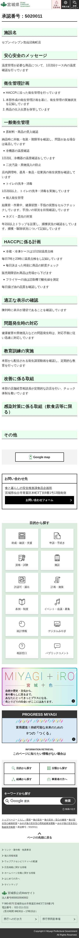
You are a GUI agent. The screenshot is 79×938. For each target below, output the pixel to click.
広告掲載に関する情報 (15, 867)
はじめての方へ (12, 878)
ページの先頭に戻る (39, 837)
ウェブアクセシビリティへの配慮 (20, 861)
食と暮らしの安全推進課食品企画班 (28, 488)
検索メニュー (74, 4)
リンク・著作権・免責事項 (17, 850)
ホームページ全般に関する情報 (19, 873)
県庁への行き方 (13, 918)
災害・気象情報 (56, 4)
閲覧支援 (65, 4)
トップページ (8, 819)
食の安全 (37, 819)
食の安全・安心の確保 (55, 819)
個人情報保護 (11, 855)
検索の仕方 (70, 809)
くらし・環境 (24, 819)
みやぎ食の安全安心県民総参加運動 (37, 823)
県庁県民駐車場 (51, 918)
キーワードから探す (17, 793)
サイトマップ (11, 884)
